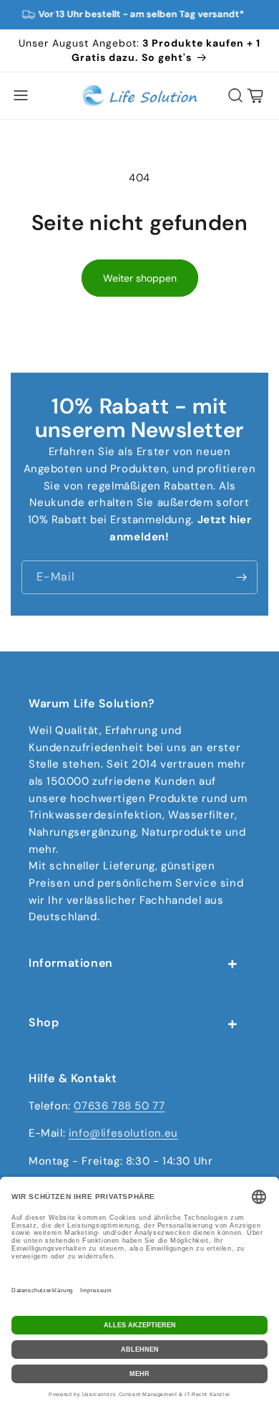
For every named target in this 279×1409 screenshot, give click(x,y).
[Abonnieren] (241, 577)
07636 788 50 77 (119, 1106)
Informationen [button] (71, 962)
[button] (21, 95)
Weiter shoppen (140, 278)
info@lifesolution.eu (123, 1133)
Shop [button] (44, 1022)
